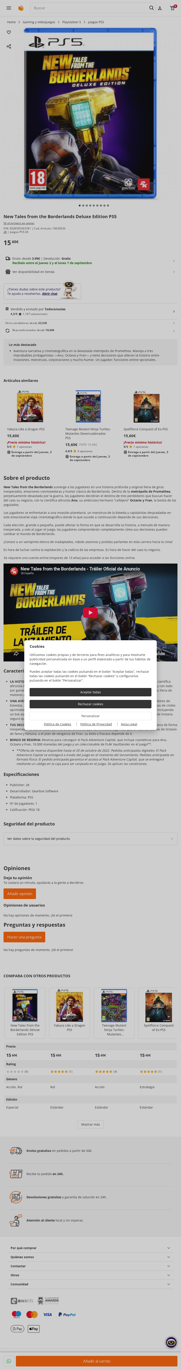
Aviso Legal (129, 724)
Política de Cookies (57, 724)
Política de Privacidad (96, 724)
